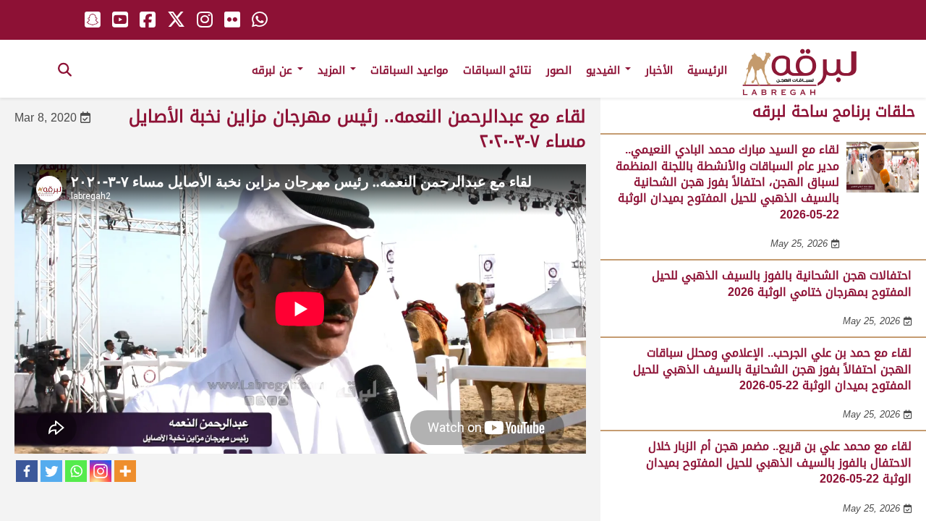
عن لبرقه (274, 70)
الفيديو (605, 70)
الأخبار (659, 70)
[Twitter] (51, 471)
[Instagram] (100, 471)
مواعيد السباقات (409, 70)
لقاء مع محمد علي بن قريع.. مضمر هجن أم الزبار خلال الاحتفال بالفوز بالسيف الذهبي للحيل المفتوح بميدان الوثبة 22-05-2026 (779, 462)
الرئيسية (707, 70)
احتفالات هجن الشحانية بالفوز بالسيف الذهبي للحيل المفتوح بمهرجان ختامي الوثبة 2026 (782, 283)
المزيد (333, 70)
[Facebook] (27, 471)
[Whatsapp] (76, 471)
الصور (559, 70)
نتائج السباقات (497, 70)
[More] (125, 471)
